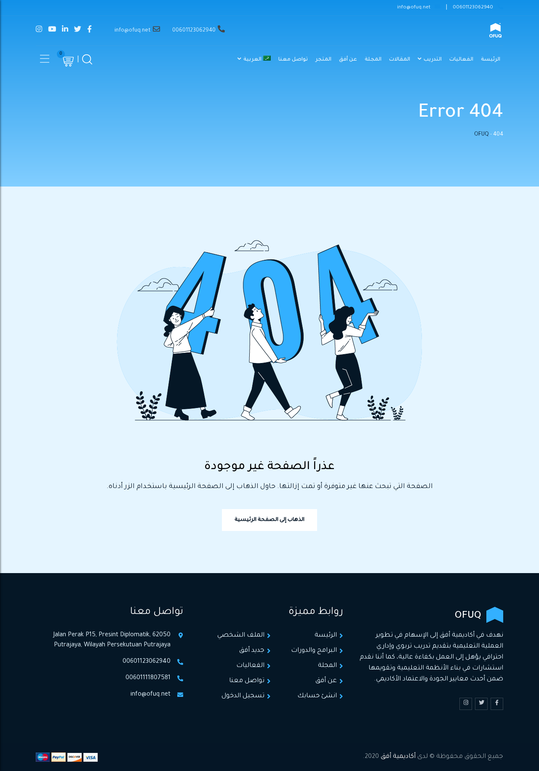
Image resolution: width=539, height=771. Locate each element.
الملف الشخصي (240, 635)
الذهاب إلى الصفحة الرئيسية (269, 520)
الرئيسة (490, 60)
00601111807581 (148, 678)
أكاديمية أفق (398, 756)
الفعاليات (461, 60)
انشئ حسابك (317, 696)
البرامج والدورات (314, 650)
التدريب (433, 60)
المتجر (323, 60)
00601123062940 (473, 8)
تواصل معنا (293, 60)
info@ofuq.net (413, 8)
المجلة (373, 60)
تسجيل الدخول (242, 696)
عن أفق (348, 60)
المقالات (399, 60)
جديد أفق (251, 650)
